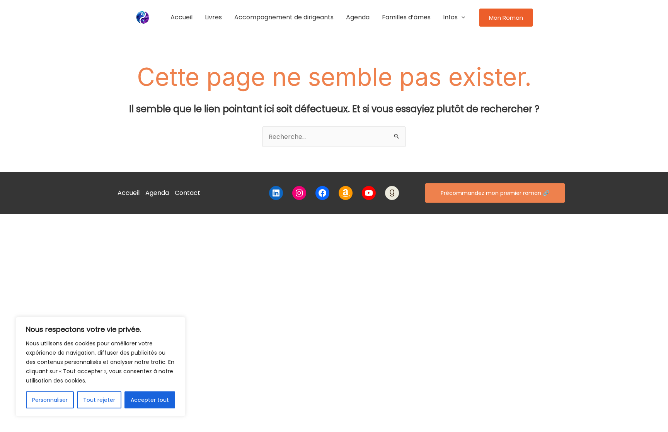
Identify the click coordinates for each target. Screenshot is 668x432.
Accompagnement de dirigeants (284, 17)
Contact (187, 192)
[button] (461, 17)
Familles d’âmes (406, 17)
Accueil (181, 17)
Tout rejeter (99, 400)
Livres (213, 17)
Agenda (358, 17)
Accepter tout (150, 400)
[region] (100, 367)
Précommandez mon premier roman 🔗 (495, 193)
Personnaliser (50, 400)
